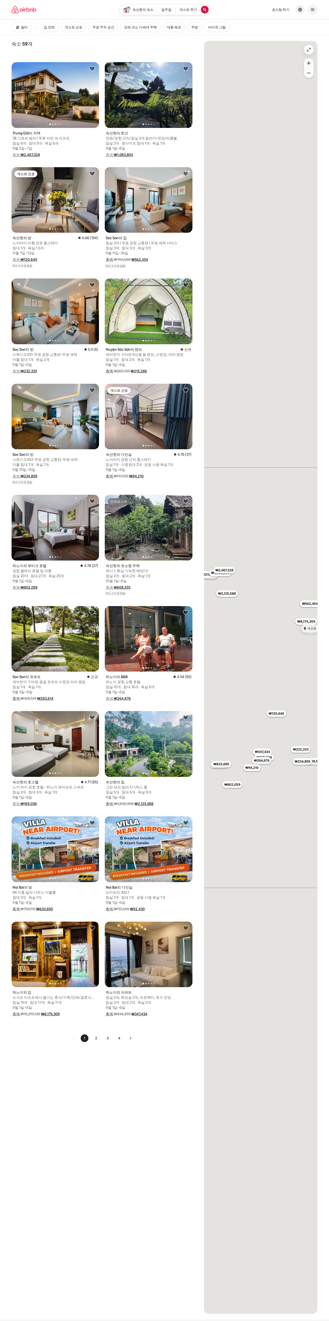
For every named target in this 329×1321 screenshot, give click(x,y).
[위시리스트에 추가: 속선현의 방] (92, 173)
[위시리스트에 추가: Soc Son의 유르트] (92, 612)
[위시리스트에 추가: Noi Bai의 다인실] (186, 822)
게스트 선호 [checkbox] (73, 27)
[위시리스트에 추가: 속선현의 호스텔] (92, 717)
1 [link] (84, 1038)
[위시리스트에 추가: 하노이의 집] (92, 928)
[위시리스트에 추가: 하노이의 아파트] (186, 928)
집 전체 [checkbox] (49, 27)
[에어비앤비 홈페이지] (24, 9)
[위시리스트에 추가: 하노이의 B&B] (186, 612)
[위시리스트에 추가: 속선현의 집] (186, 717)
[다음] (130, 1038)
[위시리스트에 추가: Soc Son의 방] (92, 285)
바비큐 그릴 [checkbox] (217, 27)
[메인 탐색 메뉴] (312, 9)
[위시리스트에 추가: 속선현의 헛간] (186, 68)
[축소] (309, 73)
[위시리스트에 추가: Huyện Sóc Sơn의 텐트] (186, 285)
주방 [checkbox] (194, 27)
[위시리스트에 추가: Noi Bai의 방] (92, 822)
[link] (73, 1038)
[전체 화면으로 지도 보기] (309, 49)
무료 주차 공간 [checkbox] (103, 27)
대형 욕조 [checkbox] (174, 27)
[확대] (309, 63)
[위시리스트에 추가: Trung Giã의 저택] (92, 68)
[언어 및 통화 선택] (300, 9)
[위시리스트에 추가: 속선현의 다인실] (186, 390)
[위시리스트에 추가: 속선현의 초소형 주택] (186, 501)
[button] (26, 154)
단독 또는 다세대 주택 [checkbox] (140, 27)
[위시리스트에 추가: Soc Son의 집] (186, 173)
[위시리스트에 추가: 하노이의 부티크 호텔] (92, 501)
